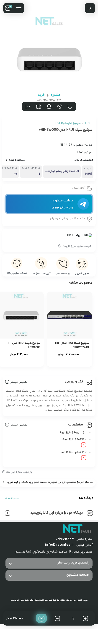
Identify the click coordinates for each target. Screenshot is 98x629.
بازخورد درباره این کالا (19, 472)
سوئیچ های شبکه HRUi (67, 123)
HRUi (70, 235)
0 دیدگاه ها (12, 498)
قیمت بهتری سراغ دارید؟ (77, 246)
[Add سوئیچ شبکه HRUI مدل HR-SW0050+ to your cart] (41, 618)
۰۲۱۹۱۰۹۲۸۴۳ (65, 539)
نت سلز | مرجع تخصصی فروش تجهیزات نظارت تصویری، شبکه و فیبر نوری (50, 482)
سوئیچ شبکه (84, 152)
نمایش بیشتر (18, 381)
